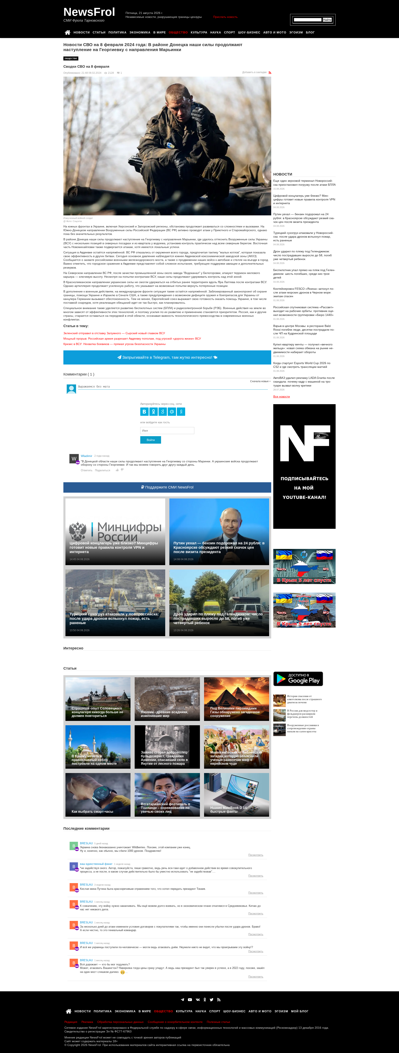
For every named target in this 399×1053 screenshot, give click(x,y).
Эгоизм (296, 32)
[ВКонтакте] (197, 1000)
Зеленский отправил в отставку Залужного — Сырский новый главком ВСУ (114, 333)
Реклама (87, 1022)
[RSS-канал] (270, 73)
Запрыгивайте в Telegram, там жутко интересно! (167, 357)
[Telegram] (182, 1000)
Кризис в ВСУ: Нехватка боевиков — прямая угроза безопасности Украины (114, 344)
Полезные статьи (218, 1022)
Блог (310, 32)
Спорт (229, 32)
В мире (159, 32)
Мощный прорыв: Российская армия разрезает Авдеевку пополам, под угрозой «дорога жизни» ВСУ (132, 338)
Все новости (281, 396)
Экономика (139, 32)
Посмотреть (255, 855)
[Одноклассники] (204, 1000)
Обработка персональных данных (120, 1022)
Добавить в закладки (254, 72)
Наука (215, 32)
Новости (82, 32)
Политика (117, 32)
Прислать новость (225, 16)
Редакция (70, 1022)
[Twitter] (211, 1000)
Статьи (99, 32)
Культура (199, 32)
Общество (178, 32)
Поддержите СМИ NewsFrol (168, 487)
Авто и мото (274, 32)
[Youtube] (189, 1000)
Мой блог (300, 1011)
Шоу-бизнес (249, 32)
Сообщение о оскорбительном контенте (175, 1022)
